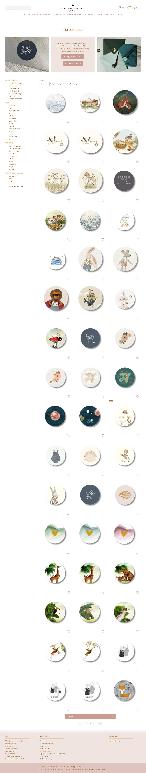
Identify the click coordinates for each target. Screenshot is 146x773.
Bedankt (11, 184)
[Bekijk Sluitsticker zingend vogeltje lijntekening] (90, 495)
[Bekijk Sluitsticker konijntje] (90, 260)
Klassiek (11, 126)
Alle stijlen (12, 106)
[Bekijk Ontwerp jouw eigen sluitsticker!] (125, 181)
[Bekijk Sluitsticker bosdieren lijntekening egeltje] (125, 495)
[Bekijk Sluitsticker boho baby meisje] (90, 456)
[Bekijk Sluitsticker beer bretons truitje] (125, 220)
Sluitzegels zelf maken (16, 186)
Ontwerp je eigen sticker (71, 57)
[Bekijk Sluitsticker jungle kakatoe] (125, 612)
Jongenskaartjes (14, 88)
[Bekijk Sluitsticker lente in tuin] (125, 142)
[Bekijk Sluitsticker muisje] (125, 260)
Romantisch (13, 156)
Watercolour (13, 121)
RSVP (10, 181)
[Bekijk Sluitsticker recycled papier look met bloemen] (125, 338)
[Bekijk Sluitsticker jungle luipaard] (125, 573)
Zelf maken (12, 96)
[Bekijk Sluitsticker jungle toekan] (56, 612)
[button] (123, 7)
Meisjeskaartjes (14, 86)
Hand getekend (14, 111)
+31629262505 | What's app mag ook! (74, 769)
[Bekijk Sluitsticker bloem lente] (125, 416)
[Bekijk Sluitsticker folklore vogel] (125, 377)
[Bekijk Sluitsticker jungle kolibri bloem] (90, 652)
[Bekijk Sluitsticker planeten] (56, 416)
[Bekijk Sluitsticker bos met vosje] (125, 103)
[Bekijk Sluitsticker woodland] (56, 181)
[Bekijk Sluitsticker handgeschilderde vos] (125, 456)
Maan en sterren (14, 129)
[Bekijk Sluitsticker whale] (90, 299)
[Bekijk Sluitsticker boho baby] (56, 456)
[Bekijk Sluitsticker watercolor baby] (90, 103)
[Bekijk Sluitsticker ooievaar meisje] (90, 142)
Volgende (70, 716)
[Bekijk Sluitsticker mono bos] (90, 220)
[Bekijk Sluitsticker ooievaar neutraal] (56, 142)
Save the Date (13, 176)
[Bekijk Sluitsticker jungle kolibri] (56, 652)
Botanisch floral (14, 151)
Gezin (10, 113)
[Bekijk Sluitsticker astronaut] (90, 416)
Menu (11, 179)
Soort (42, 84)
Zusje (10, 134)
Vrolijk (11, 167)
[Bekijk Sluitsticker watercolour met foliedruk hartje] (56, 534)
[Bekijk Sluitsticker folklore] (90, 377)
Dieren (11, 124)
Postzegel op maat (71, 63)
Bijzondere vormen (15, 99)
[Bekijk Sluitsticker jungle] (56, 573)
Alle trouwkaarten (15, 146)
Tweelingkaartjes (14, 91)
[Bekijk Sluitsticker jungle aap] (90, 612)
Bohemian (12, 118)
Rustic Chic (12, 164)
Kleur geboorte (70, 84)
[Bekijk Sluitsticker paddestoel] (56, 338)
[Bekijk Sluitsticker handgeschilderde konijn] (56, 495)
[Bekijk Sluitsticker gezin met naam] (56, 691)
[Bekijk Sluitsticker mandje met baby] (56, 103)
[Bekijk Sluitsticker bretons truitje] (56, 260)
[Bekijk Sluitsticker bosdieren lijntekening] (90, 338)
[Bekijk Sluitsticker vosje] (125, 691)
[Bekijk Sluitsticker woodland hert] (90, 181)
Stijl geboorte (54, 84)
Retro (10, 108)
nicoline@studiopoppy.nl (97, 769)
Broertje (11, 131)
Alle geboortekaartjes (16, 83)
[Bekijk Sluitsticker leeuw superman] (56, 299)
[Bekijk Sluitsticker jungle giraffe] (90, 573)
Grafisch (11, 169)
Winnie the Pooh (14, 136)
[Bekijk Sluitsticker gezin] (125, 652)
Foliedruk (12, 116)
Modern (11, 161)
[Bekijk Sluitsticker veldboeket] (125, 299)
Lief (10, 139)
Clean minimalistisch (16, 149)
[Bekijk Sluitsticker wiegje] (56, 220)
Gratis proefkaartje (15, 94)
